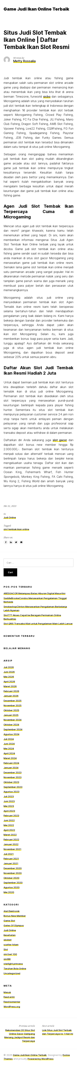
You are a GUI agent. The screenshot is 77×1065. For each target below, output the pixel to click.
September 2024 (13, 729)
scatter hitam (11, 944)
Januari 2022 (11, 844)
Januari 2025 (11, 715)
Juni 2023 (9, 801)
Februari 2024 (11, 763)
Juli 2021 (9, 854)
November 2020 (13, 873)
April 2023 (9, 810)
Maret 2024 (10, 758)
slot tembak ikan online (16, 529)
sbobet (7, 939)
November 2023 (12, 777)
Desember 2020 (13, 868)
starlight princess (13, 963)
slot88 (7, 959)
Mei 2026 (9, 676)
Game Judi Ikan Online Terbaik (30, 1055)
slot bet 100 (10, 954)
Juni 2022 (9, 820)
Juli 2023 (9, 796)
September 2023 (13, 786)
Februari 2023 (11, 815)
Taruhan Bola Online (15, 968)
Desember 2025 (12, 700)
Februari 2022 (11, 839)
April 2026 (9, 681)
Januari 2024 (11, 767)
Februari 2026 (11, 691)
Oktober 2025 (11, 710)
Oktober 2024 (11, 724)
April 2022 (9, 830)
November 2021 (12, 849)
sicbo (46, 96)
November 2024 (12, 719)
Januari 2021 (11, 863)
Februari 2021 (11, 858)
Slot (6, 949)
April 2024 (9, 753)
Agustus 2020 (12, 887)
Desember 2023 (12, 772)
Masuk (7, 992)
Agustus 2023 (11, 791)
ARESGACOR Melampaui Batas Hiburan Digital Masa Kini (34, 593)
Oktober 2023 (11, 782)
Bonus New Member (15, 915)
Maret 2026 (10, 686)
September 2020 (13, 882)
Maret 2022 (10, 834)
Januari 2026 (11, 695)
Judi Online (10, 517)
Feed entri (9, 996)
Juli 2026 (9, 667)
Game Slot (9, 920)
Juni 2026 (9, 671)
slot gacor (60, 440)
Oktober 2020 (11, 877)
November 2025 (12, 705)
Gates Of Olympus (14, 925)
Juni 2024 (9, 743)
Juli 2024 (9, 739)
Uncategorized (12, 973)
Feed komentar (12, 1001)
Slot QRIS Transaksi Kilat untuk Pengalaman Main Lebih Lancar (38, 623)
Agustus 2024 (11, 734)
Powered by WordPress (41, 1058)
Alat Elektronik (12, 911)
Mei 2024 (9, 748)
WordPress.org (12, 1006)
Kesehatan (10, 935)
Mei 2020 (9, 892)
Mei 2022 (9, 825)
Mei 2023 (9, 806)
